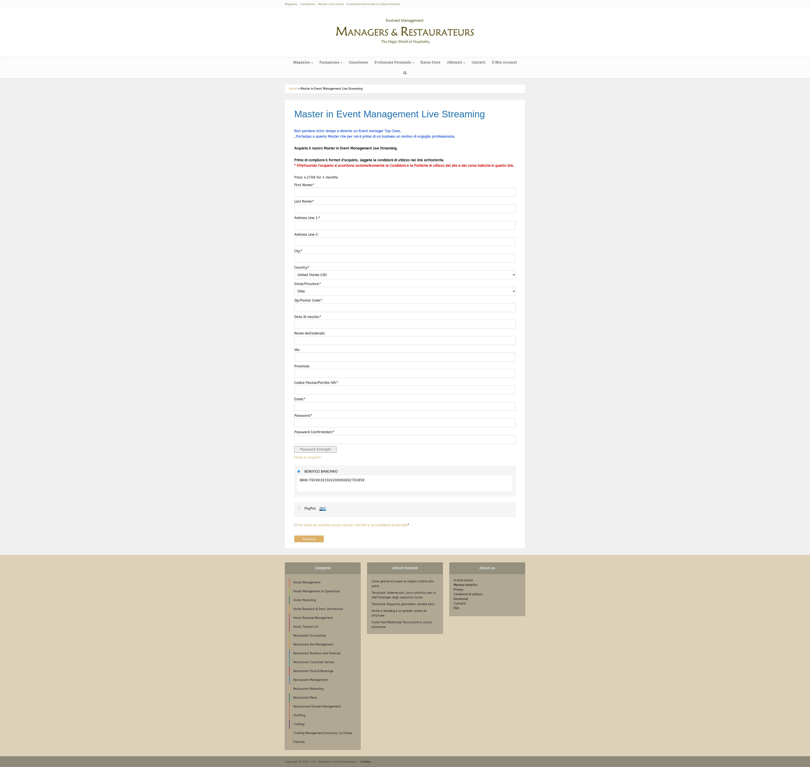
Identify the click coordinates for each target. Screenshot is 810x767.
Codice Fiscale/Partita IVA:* (316, 383)
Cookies (365, 761)
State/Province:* (307, 284)
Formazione (329, 62)
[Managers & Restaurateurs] (405, 29)
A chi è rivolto (463, 580)
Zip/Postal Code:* (308, 300)
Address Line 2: (306, 235)
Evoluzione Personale (392, 62)
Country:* (301, 267)
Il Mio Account (504, 62)
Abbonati (454, 62)
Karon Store (430, 62)
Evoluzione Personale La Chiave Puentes (373, 4)
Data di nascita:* (307, 317)
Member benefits (466, 585)
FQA (456, 608)
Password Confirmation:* (314, 432)
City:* (298, 251)
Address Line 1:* (307, 218)
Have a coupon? (307, 457)
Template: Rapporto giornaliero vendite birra (402, 604)
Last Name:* (304, 201)
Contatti (479, 62)
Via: (297, 350)
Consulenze (307, 4)
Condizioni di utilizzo (468, 594)
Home (293, 89)
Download (461, 599)
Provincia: (302, 366)
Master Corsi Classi (331, 4)
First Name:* (304, 185)
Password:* (303, 416)
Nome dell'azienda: (309, 333)
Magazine (291, 4)
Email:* (299, 399)
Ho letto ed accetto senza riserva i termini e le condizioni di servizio (353, 525)
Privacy (458, 589)
